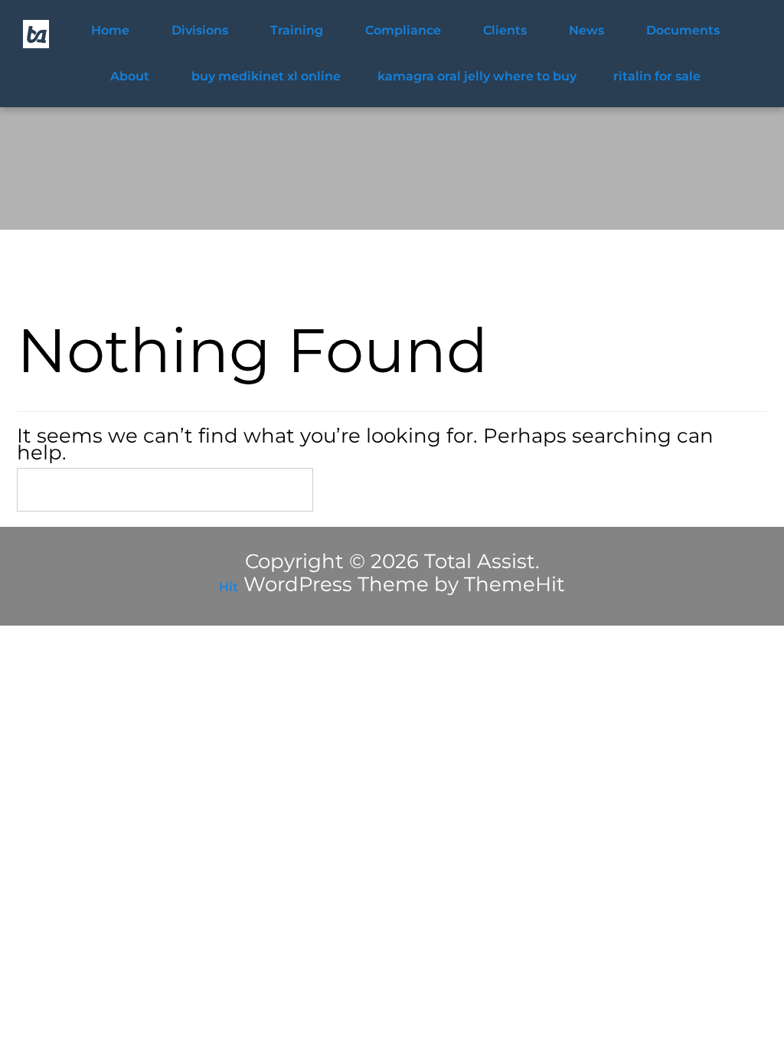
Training (296, 30)
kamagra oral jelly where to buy (477, 76)
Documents (683, 30)
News (586, 30)
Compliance (403, 30)
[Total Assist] (36, 33)
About (129, 76)
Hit (228, 587)
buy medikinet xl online (266, 76)
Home (110, 30)
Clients (505, 30)
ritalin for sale (657, 76)
